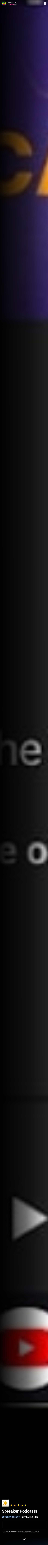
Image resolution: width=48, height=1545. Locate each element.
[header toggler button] (45, 3)
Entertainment (11, 1517)
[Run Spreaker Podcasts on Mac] (24, 1525)
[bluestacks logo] (9, 3)
